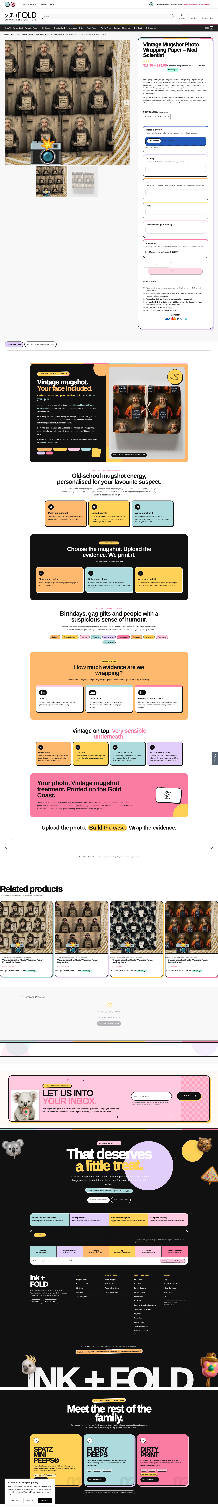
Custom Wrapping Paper (25, 34)
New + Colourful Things (172, 1284)
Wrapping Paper (81, 1279)
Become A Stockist (141, 1331)
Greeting (150, 159)
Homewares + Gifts (82, 1284)
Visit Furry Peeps (95, 1479)
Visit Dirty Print (148, 1479)
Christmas (79, 1292)
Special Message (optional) (158, 225)
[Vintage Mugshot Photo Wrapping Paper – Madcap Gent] (136, 927)
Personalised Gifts (111, 1292)
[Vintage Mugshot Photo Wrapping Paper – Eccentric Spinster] (26, 927)
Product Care (139, 1301)
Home (6, 34)
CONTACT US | (24, 4)
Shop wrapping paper (98, 1200)
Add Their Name (110, 1284)
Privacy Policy (139, 1322)
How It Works (139, 1284)
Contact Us (138, 1318)
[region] (30, 1492)
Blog (165, 1279)
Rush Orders (138, 1297)
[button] (126, 102)
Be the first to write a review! (109, 1023)
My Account (182, 18)
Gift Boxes (79, 1288)
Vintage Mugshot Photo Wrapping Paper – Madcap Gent (133, 961)
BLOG (51, 4)
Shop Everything (82, 1297)
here (170, 307)
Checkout (194, 18)
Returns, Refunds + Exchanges (145, 1305)
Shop (12, 34)
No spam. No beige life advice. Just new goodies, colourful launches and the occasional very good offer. (150, 1103)
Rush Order (151, 243)
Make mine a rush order (163, 252)
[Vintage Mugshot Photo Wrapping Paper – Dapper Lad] (81, 927)
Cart (165, 1297)
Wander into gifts (121, 1200)
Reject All (30, 1500)
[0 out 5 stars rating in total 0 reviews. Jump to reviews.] (148, 60)
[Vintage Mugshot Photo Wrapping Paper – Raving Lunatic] (191, 927)
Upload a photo (153, 130)
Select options (26, 974)
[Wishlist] (49, 904)
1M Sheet (147, 117)
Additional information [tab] (40, 344)
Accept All (44, 1500)
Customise (15, 1500)
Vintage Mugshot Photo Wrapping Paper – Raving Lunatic (189, 961)
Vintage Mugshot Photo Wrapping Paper (50, 34)
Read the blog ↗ (51, 1301)
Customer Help (207, 18)
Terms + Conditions (141, 1326)
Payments (137, 1314)
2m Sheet (157, 117)
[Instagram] (13, 4)
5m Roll (166, 117)
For (147, 182)
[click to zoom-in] (67, 102)
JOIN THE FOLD (187, 1096)
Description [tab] (14, 344)
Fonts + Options (140, 1288)
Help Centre (138, 1279)
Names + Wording (140, 1292)
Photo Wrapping (110, 1279)
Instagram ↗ (36, 1301)
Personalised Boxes (112, 1288)
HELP (37, 4)
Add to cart (175, 271)
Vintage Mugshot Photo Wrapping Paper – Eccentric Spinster (23, 961)
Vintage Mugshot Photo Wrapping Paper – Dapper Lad (78, 961)
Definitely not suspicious (171, 1303)
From (148, 206)
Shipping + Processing (142, 1309)
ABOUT (44, 4)
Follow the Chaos (170, 1288)
